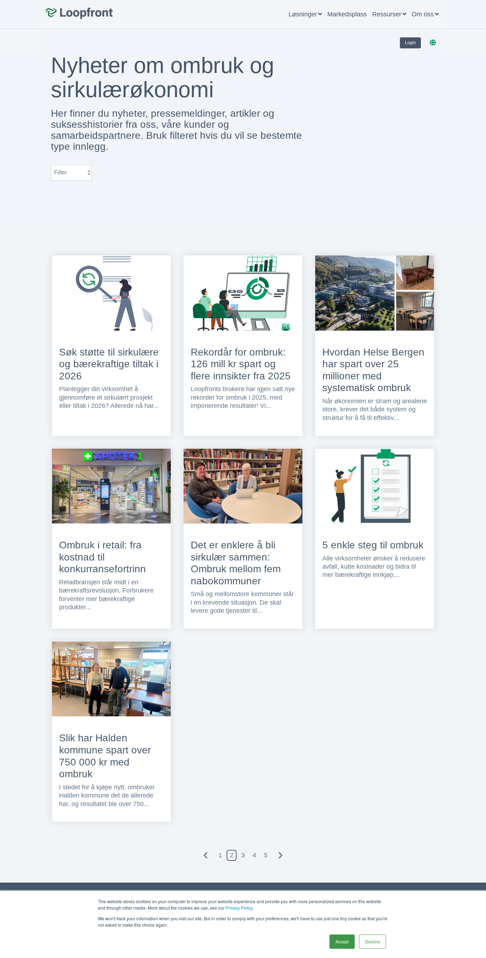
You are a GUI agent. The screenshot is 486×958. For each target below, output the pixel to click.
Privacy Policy (239, 908)
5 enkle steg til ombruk (372, 545)
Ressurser (386, 14)
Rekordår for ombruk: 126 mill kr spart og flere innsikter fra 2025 (241, 364)
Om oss (423, 14)
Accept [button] (342, 941)
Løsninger (303, 14)
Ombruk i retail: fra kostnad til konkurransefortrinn (102, 556)
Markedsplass (347, 14)
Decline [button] (372, 941)
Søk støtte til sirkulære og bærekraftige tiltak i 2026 (109, 364)
